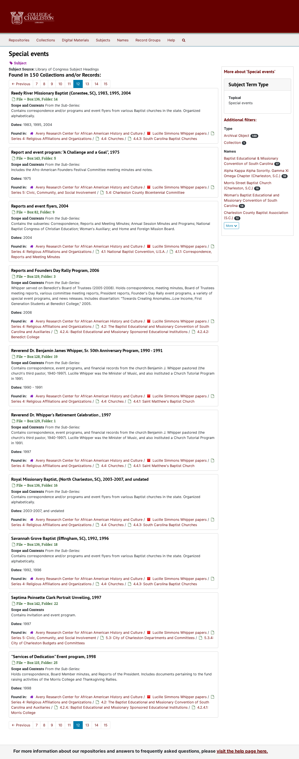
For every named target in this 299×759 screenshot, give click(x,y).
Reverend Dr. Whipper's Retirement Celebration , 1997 (61, 415)
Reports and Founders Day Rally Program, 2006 (55, 270)
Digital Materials (75, 40)
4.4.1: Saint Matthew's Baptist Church (163, 401)
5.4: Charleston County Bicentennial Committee (145, 192)
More (230, 225)
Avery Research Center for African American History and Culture (89, 133)
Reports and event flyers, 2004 (39, 206)
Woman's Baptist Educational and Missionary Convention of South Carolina (251, 200)
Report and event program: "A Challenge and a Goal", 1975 (65, 152)
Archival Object (237, 135)
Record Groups (147, 40)
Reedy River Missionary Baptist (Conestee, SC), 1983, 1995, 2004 (71, 93)
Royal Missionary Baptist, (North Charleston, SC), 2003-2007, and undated (80, 479)
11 (69, 84)
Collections (45, 40)
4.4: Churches (112, 138)
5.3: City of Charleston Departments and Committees (150, 638)
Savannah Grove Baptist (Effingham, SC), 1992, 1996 (60, 538)
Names (122, 40)
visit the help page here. (242, 751)
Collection (233, 142)
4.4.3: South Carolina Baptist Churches (165, 138)
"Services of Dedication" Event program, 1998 (53, 656)
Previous (21, 84)
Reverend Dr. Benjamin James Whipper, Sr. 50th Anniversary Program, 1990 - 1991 (87, 350)
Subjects (103, 40)
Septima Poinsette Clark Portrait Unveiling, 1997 (56, 597)
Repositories (19, 40)
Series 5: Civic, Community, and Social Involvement (53, 192)
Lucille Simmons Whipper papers (180, 133)
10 (60, 84)
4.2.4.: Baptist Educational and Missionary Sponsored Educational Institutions (124, 331)
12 (78, 84)
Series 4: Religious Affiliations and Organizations (51, 138)
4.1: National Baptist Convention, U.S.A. (133, 251)
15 (105, 84)
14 (96, 84)
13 (87, 84)
